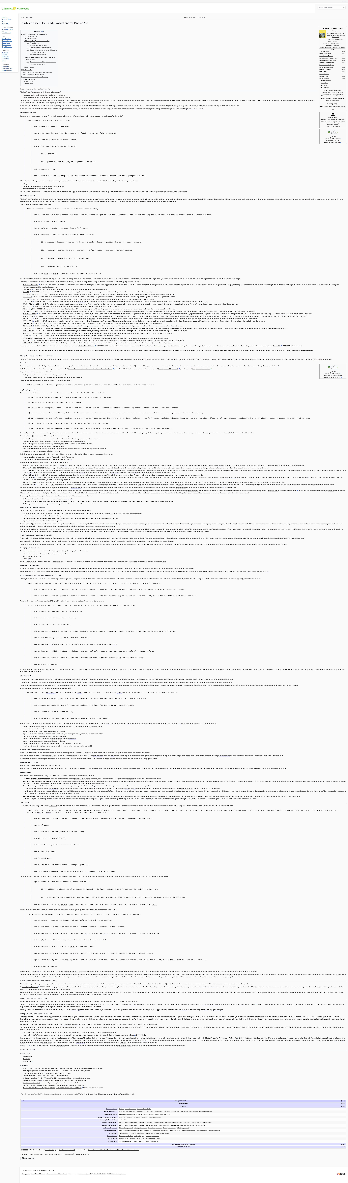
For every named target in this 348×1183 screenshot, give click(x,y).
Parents (151, 1111)
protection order (247, 100)
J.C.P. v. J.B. (27, 343)
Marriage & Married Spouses (127, 1111)
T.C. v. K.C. (26, 309)
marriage (331, 490)
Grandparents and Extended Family (181, 1111)
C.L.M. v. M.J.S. (28, 328)
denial (57, 791)
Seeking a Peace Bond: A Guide (33, 1078)
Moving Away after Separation (159, 1130)
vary (216, 477)
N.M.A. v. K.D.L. (28, 318)
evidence (62, 346)
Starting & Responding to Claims (128, 1122)
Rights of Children (124, 1130)
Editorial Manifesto (332, 104)
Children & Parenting (325, 69)
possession (157, 100)
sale (172, 328)
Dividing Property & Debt (152, 1138)
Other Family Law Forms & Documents (332, 95)
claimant (212, 316)
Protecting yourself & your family (168, 369)
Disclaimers (49, 1174)
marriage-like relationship (104, 133)
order (268, 100)
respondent (294, 470)
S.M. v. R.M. (26, 482)
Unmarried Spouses (142, 1111)
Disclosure (142, 1125)
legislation (111, 806)
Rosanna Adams (340, 121)
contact (201, 109)
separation (61, 311)
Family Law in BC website (332, 138)
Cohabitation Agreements (126, 1128)
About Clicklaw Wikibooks (38, 1174)
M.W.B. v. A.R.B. (28, 331)
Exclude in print (68, 1154)
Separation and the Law (155, 1114)
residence (81, 441)
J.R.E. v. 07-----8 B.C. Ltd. (86, 346)
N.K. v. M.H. (233, 1038)
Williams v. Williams (300, 477)
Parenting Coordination (154, 1117)
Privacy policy (26, 1174)
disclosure (261, 328)
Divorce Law (166, 1114)
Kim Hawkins (331, 119)
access (112, 331)
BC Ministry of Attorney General (117, 1174)
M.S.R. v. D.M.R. (28, 294)
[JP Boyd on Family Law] (322, 34)
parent (42, 140)
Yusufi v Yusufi (291, 490)
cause (139, 201)
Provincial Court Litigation (326, 65)
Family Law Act (28, 92)
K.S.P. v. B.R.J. (27, 289)
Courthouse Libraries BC (67, 1150)
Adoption (195, 1111)
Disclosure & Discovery (145, 1122)
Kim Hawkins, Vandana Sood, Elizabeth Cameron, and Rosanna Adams (101, 1094)
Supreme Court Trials (183, 1122)
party (149, 343)
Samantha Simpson (332, 124)
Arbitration (144, 1117)
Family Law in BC (336, 43)
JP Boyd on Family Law (332, 28)
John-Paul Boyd (50, 1150)
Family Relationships (325, 53)
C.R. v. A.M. (26, 335)
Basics (325, 47)
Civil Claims (324, 85)
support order (232, 977)
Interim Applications (170, 1122)
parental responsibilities (178, 109)
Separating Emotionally (125, 1114)
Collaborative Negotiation (126, 1117)
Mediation (137, 1117)
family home (182, 328)
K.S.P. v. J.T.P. (27, 297)
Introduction (326, 43)
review (238, 974)
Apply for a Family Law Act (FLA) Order (225, 359)
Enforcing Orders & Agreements (211, 1130)
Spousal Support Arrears (152, 1136)
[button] (27, 1158)
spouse (52, 126)
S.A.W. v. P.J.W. (28, 321)
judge (232, 285)
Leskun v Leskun (250, 1004)
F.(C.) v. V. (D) (27, 340)
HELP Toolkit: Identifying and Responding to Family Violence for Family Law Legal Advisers (52, 1088)
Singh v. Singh (129, 1035)
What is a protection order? (31, 1083)
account (270, 470)
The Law (121, 1109)
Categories (24, 1154)
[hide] (343, 78)
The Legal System (324, 51)
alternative (327, 992)
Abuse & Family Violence (332, 142)
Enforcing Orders (207, 1122)
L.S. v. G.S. (276, 346)
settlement (58, 698)
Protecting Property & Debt (136, 1138)
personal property (109, 518)
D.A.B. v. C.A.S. (28, 306)
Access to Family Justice (144, 1109)
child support (205, 314)
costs (42, 734)
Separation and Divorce (326, 56)
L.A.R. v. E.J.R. (27, 338)
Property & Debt (323, 76)
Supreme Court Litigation (326, 62)
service (144, 359)
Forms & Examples (337, 92)
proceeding (50, 692)
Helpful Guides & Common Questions (183, 1144)
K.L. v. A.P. (26, 292)
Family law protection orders (201, 369)
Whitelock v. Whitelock (215, 487)
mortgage (71, 734)
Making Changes (196, 1130)
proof (69, 496)
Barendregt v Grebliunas (30, 285)
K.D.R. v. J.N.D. (28, 326)
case (46, 273)
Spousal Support (324, 74)
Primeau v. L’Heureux (29, 314)
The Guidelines (123, 1133)
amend (222, 477)
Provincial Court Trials (176, 1125)
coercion (142, 199)
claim (203, 366)
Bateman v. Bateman (294, 1017)
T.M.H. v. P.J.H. (27, 301)
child (69, 97)
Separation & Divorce (110, 1114)
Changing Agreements (169, 1128)
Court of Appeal (269, 1038)
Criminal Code (324, 83)
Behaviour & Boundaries (140, 1114)
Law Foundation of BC (85, 1174)
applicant (166, 791)
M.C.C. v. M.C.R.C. (29, 470)
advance (115, 538)
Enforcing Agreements (183, 1128)
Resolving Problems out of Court (328, 58)
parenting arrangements (30, 97)
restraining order (146, 799)
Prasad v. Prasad (28, 477)
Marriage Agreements (140, 1128)
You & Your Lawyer (130, 1109)
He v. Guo (25, 1045)
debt (205, 1027)
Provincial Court (326, 94)
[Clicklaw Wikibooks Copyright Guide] (24, 1150)
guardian (52, 140)
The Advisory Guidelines (126, 1136)
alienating (53, 294)
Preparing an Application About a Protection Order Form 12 (41, 1071)
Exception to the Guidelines (136, 1133)
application (235, 350)
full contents (335, 37)
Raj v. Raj (26, 465)
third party (130, 778)
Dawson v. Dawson (29, 484)
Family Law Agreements (326, 67)
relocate (260, 285)
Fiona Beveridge (335, 122)
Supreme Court (326, 92)
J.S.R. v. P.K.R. (27, 323)
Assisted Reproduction (205, 1111)
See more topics (334, 100)
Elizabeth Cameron (326, 121)
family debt (76, 1024)
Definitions (329, 45)
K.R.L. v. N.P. (27, 299)
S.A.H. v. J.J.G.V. (28, 316)
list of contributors (338, 39)
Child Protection (325, 87)
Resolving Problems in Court (327, 60)
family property (65, 1024)
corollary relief (161, 977)
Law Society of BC (99, 1174)
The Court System (124, 1119)
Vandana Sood (340, 119)
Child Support (323, 71)
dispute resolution (53, 731)
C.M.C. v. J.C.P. (28, 304)
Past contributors (335, 126)
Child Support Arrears (162, 1133)
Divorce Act (53, 806)
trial (149, 285)
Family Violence (324, 78)
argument (88, 289)
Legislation (336, 45)
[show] (343, 51)
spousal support (41, 998)
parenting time (190, 109)
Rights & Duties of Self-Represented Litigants (332, 106)
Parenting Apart (134, 1130)
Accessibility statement (60, 1174)
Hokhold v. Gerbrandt (29, 333)
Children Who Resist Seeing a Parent (179, 1130)
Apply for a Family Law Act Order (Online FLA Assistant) (40, 1068)
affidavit (179, 285)
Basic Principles (144, 1130)
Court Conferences (158, 1122)
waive (96, 992)
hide (343, 1100)
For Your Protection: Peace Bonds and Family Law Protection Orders (90, 369)
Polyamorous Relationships (162, 1111)
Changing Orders (196, 1122)
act (38, 106)
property (305, 199)
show (342, 1103)
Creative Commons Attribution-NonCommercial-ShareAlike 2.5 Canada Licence (113, 1150)
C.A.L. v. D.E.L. (27, 311)
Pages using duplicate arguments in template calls (45, 1154)
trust (206, 301)
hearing (136, 297)
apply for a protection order (332, 377)
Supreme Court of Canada (208, 285)
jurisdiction (337, 529)
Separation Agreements (155, 1128)
